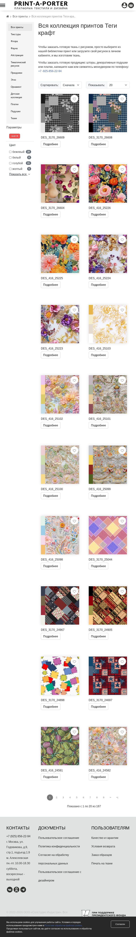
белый (21, 157)
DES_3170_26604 (52, 207)
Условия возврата (103, 846)
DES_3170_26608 (100, 137)
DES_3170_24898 (52, 700)
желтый (21, 168)
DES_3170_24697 (100, 700)
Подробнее (50, 144)
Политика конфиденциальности (59, 846)
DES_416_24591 (52, 770)
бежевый (21, 151)
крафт (14, 136)
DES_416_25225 (52, 278)
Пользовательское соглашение (58, 837)
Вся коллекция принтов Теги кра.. (53, 16)
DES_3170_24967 (52, 629)
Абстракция (17, 55)
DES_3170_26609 (52, 137)
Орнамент (16, 86)
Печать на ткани (101, 863)
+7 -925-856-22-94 (50, 71)
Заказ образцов (101, 854)
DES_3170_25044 (100, 559)
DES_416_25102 (52, 418)
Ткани (14, 118)
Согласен (120, 924)
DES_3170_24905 (100, 629)
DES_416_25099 (100, 489)
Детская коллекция (16, 95)
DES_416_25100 (52, 489)
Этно (13, 79)
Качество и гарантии (104, 837)
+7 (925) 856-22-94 (18, 836)
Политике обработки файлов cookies (63, 925)
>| (117, 797)
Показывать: (96, 85)
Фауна (14, 48)
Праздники (16, 72)
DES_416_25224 (100, 278)
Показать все (18, 174)
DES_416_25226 (100, 207)
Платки (14, 104)
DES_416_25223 (52, 348)
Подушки (15, 111)
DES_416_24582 (100, 770)
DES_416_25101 (100, 418)
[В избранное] (74, 99)
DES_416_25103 (100, 348)
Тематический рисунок (18, 64)
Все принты (20, 16)
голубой (21, 163)
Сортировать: (49, 85)
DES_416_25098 (52, 559)
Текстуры (16, 34)
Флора (14, 41)
